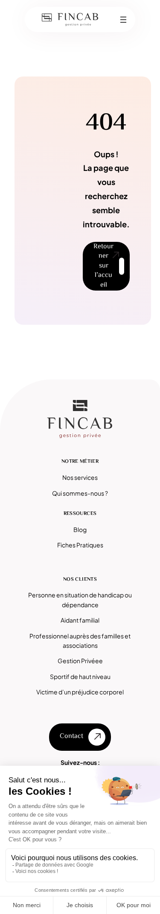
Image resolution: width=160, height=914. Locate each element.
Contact (71, 736)
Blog (80, 529)
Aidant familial (80, 620)
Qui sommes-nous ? (80, 493)
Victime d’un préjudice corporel (80, 692)
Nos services (80, 477)
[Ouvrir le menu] (123, 20)
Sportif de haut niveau (80, 676)
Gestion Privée (78, 660)
